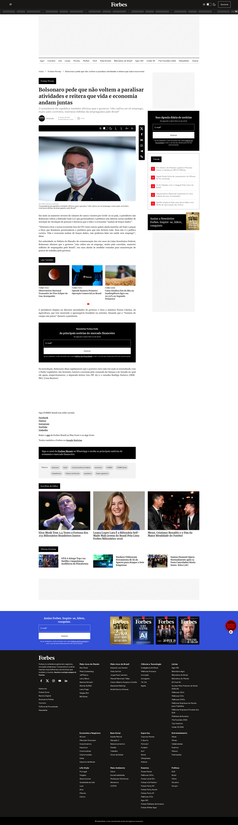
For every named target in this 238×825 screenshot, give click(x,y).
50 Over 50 (176, 682)
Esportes (145, 733)
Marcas (83, 793)
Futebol (144, 747)
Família (113, 747)
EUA (173, 771)
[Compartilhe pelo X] (141, 128)
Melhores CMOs (178, 699)
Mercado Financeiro (88, 740)
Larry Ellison (84, 678)
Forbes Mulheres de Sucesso (152, 804)
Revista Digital (45, 696)
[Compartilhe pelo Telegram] (141, 151)
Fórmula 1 (145, 744)
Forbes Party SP (147, 793)
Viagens (83, 775)
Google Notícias (74, 440)
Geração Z (114, 740)
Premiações (176, 755)
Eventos (175, 747)
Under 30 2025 (178, 727)
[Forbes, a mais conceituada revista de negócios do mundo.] (58, 658)
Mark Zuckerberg (87, 671)
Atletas (144, 762)
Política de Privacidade (83, 356)
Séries (174, 737)
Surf (142, 751)
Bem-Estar (115, 733)
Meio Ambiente (117, 768)
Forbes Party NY (147, 786)
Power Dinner (146, 771)
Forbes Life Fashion (149, 782)
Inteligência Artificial (149, 668)
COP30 (113, 786)
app (48, 435)
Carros (82, 797)
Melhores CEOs (178, 692)
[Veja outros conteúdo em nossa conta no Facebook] (41, 680)
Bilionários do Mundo (180, 678)
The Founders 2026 (167, 61)
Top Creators (177, 723)
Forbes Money (54, 71)
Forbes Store (44, 692)
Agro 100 (139, 61)
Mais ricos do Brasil (119, 664)
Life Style (84, 768)
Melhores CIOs (178, 696)
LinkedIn (43, 430)
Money (76, 61)
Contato (42, 703)
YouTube (43, 427)
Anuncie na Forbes (46, 699)
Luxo (82, 786)
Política (175, 768)
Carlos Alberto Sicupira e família (123, 682)
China (174, 779)
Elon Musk (84, 668)
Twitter (42, 421)
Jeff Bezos (84, 675)
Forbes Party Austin (149, 789)
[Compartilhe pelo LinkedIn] (141, 139)
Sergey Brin (84, 693)
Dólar (82, 758)
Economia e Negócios (90, 733)
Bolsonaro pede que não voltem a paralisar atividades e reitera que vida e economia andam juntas (111, 71)
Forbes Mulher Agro (149, 807)
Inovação (145, 675)
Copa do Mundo (147, 737)
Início (41, 71)
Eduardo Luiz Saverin (119, 668)
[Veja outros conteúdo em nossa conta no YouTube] (59, 680)
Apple (143, 686)
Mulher (86, 61)
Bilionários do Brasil (123, 61)
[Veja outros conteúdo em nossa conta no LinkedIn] (65, 680)
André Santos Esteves (119, 689)
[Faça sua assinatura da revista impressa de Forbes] (120, 630)
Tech (94, 61)
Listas (67, 61)
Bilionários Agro (178, 671)
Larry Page (84, 689)
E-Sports (144, 740)
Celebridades (177, 744)
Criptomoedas (86, 755)
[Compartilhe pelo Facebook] (141, 134)
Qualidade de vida (87, 782)
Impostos (84, 747)
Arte (81, 789)
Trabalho (114, 751)
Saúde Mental (116, 737)
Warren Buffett (86, 686)
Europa (175, 786)
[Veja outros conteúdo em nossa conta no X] (47, 680)
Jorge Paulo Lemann (118, 675)
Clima (112, 771)
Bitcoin (83, 737)
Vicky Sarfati (115, 671)
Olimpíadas (145, 758)
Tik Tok (144, 682)
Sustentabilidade (117, 775)
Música (175, 751)
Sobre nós (43, 689)
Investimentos (86, 744)
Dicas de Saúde (116, 755)
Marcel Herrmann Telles (120, 678)
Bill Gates (84, 696)
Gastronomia (85, 779)
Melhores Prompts (148, 671)
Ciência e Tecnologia (151, 664)
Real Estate (105, 61)
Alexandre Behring (117, 686)
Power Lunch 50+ (148, 779)
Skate (143, 755)
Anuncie (224, 4)
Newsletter (184, 61)
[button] (116, 128)
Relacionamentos (117, 744)
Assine (195, 61)
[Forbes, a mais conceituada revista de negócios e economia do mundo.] (119, 4)
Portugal (83, 771)
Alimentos (114, 782)
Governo (175, 782)
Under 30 (151, 61)
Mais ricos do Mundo (89, 664)
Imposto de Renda (87, 762)
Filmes (174, 740)
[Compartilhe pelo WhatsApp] (141, 145)
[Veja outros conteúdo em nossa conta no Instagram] (53, 680)
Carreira (51, 61)
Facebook (43, 417)
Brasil (174, 775)
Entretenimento (179, 733)
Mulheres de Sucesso (180, 716)
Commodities (85, 751)
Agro (42, 61)
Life (60, 61)
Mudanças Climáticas (119, 779)
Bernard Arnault (86, 682)
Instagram (44, 424)
